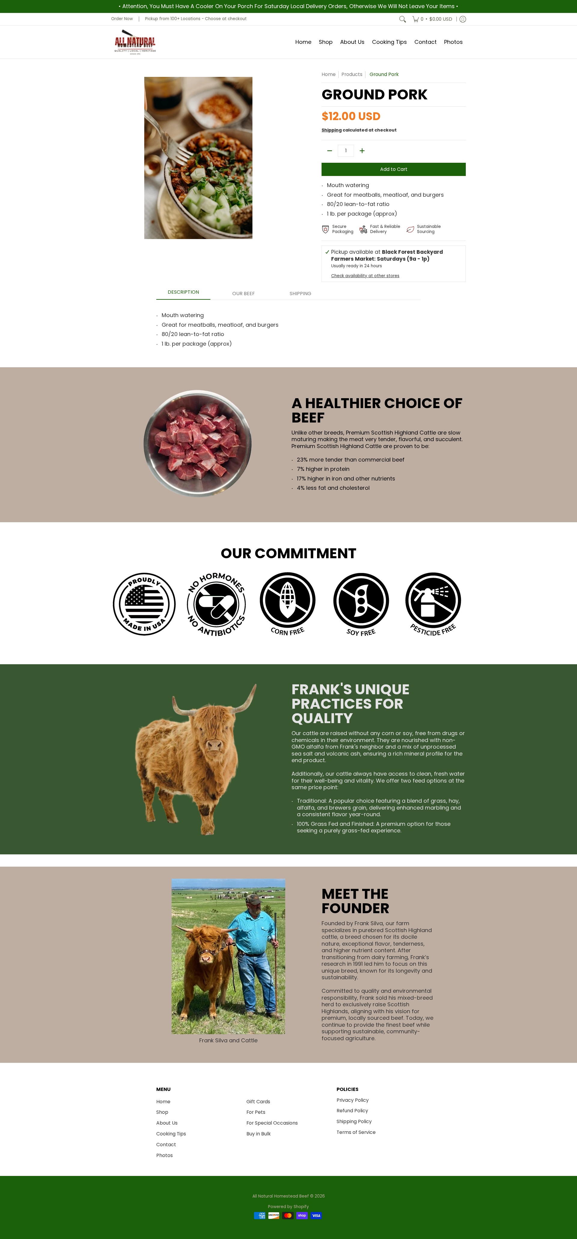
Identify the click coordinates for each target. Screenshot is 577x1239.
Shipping (332, 130)
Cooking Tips (171, 1133)
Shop (162, 1112)
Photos (164, 1155)
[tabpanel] (288, 327)
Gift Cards (258, 1101)
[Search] (403, 19)
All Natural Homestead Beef (280, 1196)
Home (329, 74)
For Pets (255, 1112)
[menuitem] (432, 19)
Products (351, 74)
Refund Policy (352, 1110)
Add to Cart (394, 169)
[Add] (362, 150)
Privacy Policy (353, 1100)
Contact (166, 1144)
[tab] (183, 294)
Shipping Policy (354, 1121)
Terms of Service (356, 1132)
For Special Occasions (272, 1122)
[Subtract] (330, 150)
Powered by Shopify (288, 1207)
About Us (167, 1122)
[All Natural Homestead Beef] (135, 42)
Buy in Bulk (258, 1133)
